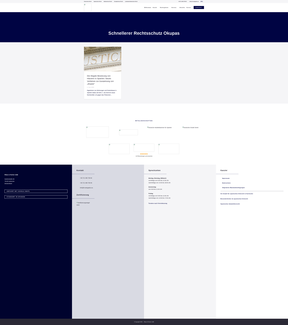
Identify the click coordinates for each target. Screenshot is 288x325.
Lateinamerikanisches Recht (131, 1)
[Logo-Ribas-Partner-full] (88, 7)
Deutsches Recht (87, 1)
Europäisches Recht (118, 1)
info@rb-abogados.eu (86, 188)
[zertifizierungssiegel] (84, 258)
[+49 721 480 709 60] (78, 178)
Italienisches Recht (108, 1)
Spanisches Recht (97, 1)
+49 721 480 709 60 (86, 178)
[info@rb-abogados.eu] (78, 188)
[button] (202, 1)
